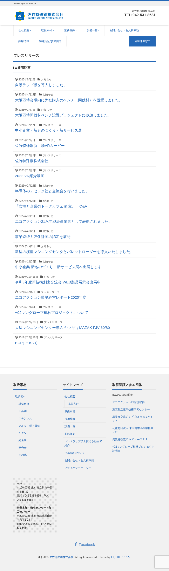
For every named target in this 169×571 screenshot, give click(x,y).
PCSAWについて (75, 452)
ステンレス (25, 418)
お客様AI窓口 (142, 41)
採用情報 (23, 41)
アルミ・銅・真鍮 (29, 425)
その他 (23, 454)
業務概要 (69, 30)
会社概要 (24, 30)
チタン (23, 433)
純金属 (23, 440)
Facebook (86, 545)
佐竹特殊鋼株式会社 (61, 557)
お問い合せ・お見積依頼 (124, 30)
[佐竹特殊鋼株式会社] (38, 15)
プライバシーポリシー (78, 467)
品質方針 (73, 403)
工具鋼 (23, 411)
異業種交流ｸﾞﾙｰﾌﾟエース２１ (130, 439)
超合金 (23, 447)
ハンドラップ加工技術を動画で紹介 (83, 443)
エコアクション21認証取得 (128, 402)
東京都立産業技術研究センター (131, 409)
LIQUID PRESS (120, 557)
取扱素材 (46, 30)
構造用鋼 (24, 403)
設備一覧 (92, 30)
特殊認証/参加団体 (50, 41)
